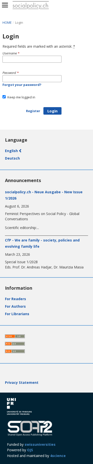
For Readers (15, 298)
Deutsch (12, 158)
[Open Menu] (5, 5)
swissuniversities (40, 444)
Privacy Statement (21, 382)
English (12, 150)
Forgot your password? (21, 84)
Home (7, 22)
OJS (30, 450)
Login (52, 110)
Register (33, 111)
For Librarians (17, 313)
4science (58, 455)
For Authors (15, 306)
